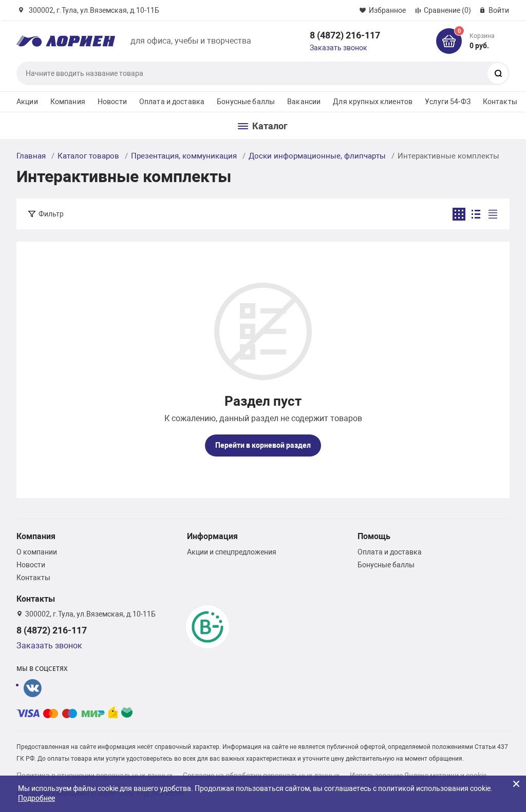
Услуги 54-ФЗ (448, 101)
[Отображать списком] (475, 214)
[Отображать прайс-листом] (492, 214)
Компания (67, 101)
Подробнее (36, 798)
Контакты (500, 101)
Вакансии (304, 101)
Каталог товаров (88, 156)
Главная (31, 156)
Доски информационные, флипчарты (317, 156)
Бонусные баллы (246, 101)
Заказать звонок (338, 48)
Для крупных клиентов (372, 101)
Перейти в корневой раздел (263, 445)
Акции (27, 101)
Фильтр (51, 214)
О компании (36, 552)
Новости (112, 101)
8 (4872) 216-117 (345, 35)
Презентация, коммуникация (184, 156)
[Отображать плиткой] (459, 214)
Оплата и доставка (171, 101)
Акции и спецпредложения (231, 552)
